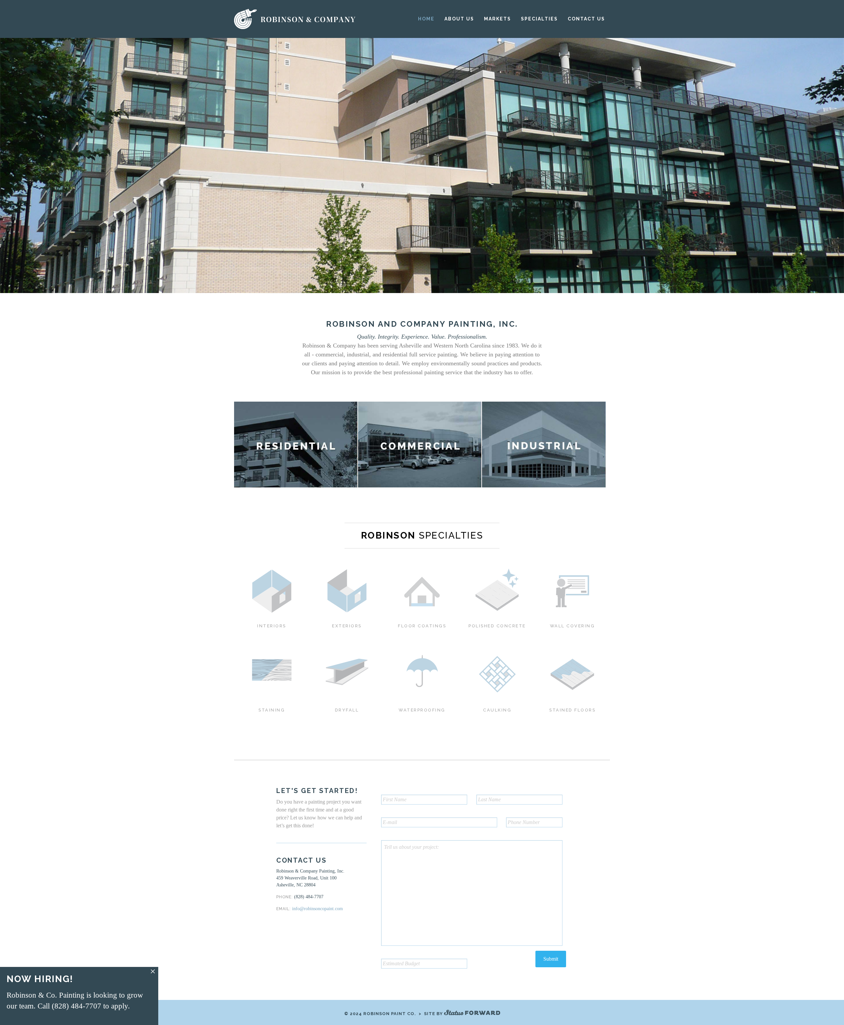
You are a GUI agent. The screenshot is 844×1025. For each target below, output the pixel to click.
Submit (550, 959)
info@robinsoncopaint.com (317, 908)
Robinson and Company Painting (295, 19)
